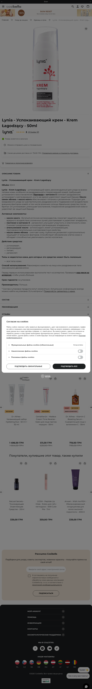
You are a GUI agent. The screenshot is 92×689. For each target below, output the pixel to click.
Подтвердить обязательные (28, 366)
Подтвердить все (69, 366)
